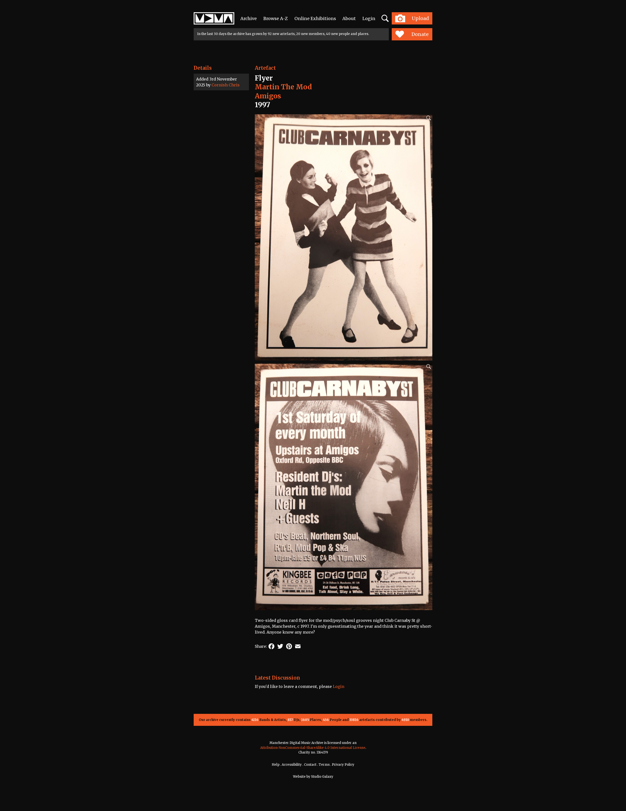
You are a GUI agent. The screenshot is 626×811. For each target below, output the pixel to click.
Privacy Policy (343, 765)
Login (368, 18)
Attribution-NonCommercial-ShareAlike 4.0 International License (312, 748)
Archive (248, 18)
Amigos (268, 96)
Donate (420, 34)
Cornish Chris (226, 84)
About (349, 18)
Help (275, 765)
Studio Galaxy (322, 777)
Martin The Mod (283, 86)
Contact (310, 765)
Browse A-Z (275, 18)
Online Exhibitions (315, 18)
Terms (324, 765)
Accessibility (292, 765)
